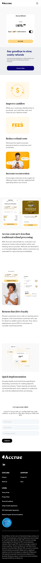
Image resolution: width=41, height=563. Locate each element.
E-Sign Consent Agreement (9, 505)
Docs (21, 481)
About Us (4, 481)
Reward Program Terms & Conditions (12, 514)
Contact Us (23, 477)
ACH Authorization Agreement (10, 510)
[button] (37, 3)
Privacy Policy (6, 497)
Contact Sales (21, 68)
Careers (4, 477)
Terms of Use (5, 492)
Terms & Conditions (7, 501)
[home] (7, 3)
